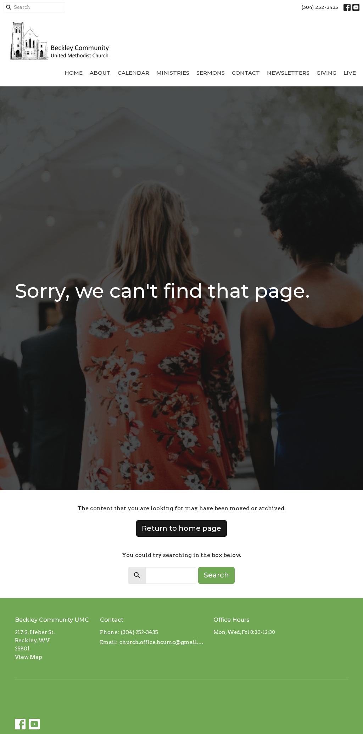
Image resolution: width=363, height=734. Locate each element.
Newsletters (288, 72)
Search (216, 575)
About (100, 72)
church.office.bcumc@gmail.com (162, 642)
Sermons (210, 72)
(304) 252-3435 (320, 7)
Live (350, 72)
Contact (246, 72)
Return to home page (181, 528)
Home (74, 72)
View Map (28, 657)
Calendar (133, 72)
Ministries (172, 72)
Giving (326, 72)
